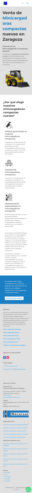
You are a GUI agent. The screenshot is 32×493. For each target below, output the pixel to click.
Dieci (6, 474)
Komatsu (7, 472)
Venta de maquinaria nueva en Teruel (14, 431)
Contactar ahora (14, 298)
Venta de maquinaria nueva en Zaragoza (15, 424)
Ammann (7, 479)
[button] (28, 489)
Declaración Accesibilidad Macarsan (14, 369)
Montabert (7, 477)
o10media (16, 489)
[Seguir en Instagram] (7, 357)
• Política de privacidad (10, 366)
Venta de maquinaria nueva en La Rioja (15, 434)
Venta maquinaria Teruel (11, 335)
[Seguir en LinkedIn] (4, 357)
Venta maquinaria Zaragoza (12, 329)
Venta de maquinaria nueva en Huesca (15, 428)
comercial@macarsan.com (11, 397)
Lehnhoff (7, 481)
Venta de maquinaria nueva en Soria (14, 437)
